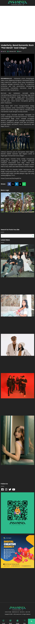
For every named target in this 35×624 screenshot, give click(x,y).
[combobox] (16, 236)
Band (20, 51)
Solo (24, 623)
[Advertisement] (17, 24)
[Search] (33, 236)
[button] (9, 184)
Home (17, 623)
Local (3, 623)
